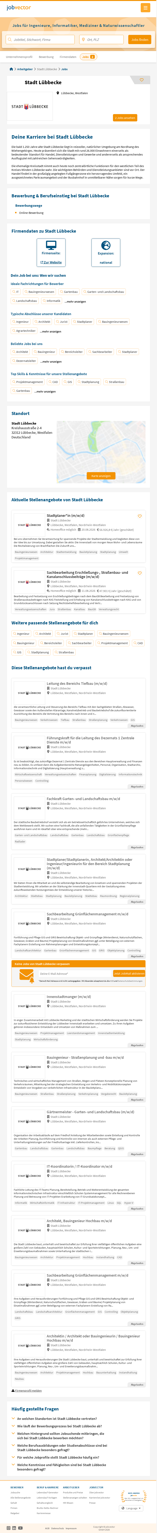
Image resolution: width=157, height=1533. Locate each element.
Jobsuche (15, 1492)
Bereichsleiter (74, 352)
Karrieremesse (44, 1513)
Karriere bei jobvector (99, 1497)
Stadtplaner (84, 322)
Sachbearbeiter (102, 352)
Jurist (63, 322)
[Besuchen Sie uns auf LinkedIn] (14, 1528)
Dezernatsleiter (26, 361)
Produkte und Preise (73, 1492)
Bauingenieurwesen (41, 292)
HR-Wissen (68, 1502)
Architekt (44, 322)
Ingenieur (22, 322)
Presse (92, 1502)
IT (17, 292)
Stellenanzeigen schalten (75, 1497)
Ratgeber (15, 1513)
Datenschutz (57, 1528)
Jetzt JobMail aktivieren (129, 973)
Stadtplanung (90, 382)
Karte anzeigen (101, 476)
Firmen (14, 1508)
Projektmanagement (29, 382)
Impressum (71, 1528)
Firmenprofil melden (28, 1390)
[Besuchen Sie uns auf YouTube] (20, 1528)
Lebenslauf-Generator (47, 1492)
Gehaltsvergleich (45, 1502)
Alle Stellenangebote (21, 1497)
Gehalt (14, 1502)
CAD (55, 382)
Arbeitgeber (25, 69)
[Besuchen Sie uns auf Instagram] (8, 1528)
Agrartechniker (26, 331)
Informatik (53, 301)
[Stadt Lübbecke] (30, 525)
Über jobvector (96, 1492)
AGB (112, 981)
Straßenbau (116, 382)
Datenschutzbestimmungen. (130, 981)
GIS (70, 382)
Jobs (64, 69)
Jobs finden (139, 39)
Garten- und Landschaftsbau (105, 292)
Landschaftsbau (26, 301)
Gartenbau (71, 292)
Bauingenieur (46, 352)
